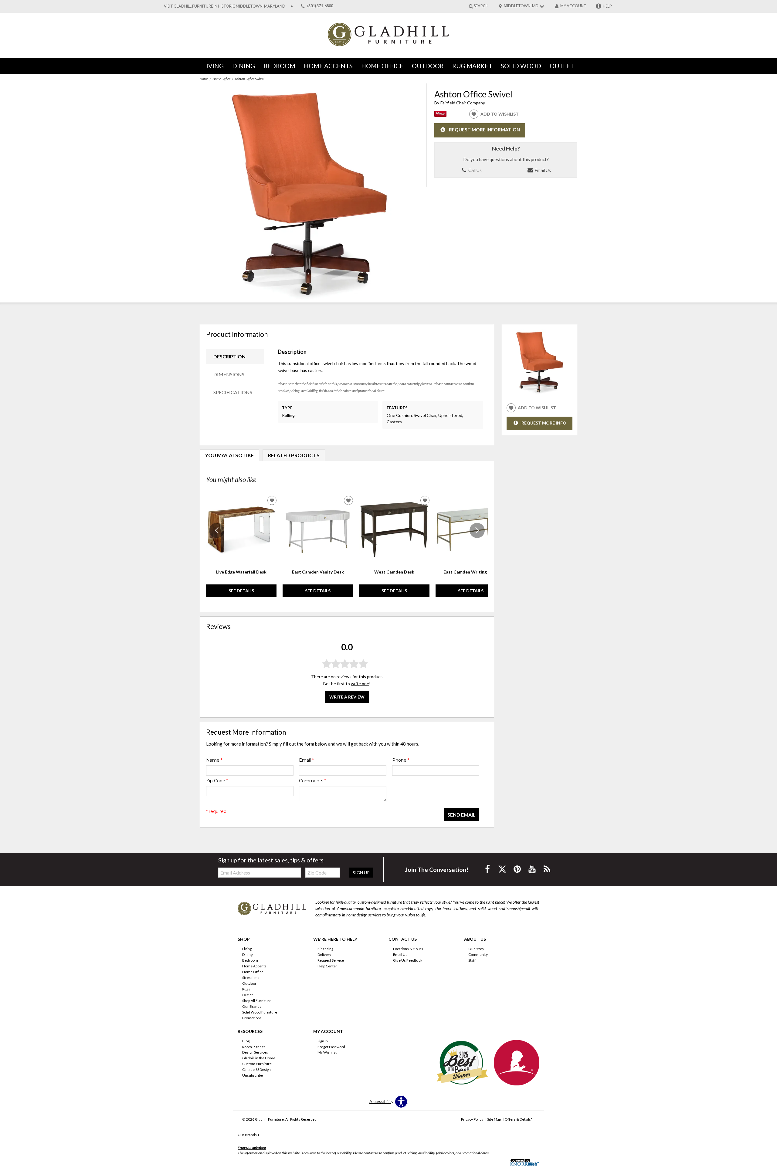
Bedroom (279, 65)
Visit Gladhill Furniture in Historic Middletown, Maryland (224, 6)
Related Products (294, 455)
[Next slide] (477, 530)
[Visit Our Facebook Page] (488, 868)
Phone (400, 760)
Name (214, 760)
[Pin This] (440, 115)
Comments (312, 780)
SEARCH (481, 6)
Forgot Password (331, 1046)
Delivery (324, 954)
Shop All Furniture (256, 1000)
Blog (245, 1040)
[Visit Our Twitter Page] (502, 868)
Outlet (562, 65)
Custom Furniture (257, 1063)
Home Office (382, 65)
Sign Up (361, 872)
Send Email (461, 814)
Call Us (474, 170)
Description (229, 356)
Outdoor (428, 65)
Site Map (494, 1119)
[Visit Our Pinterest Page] (517, 868)
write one (360, 683)
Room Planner (253, 1046)
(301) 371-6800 (320, 6)
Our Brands (251, 1006)
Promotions (252, 1018)
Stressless (250, 977)
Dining (243, 65)
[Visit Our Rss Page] (547, 868)
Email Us (542, 170)
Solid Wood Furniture (259, 1012)
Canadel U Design (256, 1069)
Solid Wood (521, 65)
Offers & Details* (518, 1119)
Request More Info (543, 422)
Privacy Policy (472, 1119)
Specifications (232, 392)
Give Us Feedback (407, 960)
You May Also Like (229, 455)
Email (306, 760)
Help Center (327, 966)
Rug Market (472, 65)
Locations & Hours (408, 948)
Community (478, 954)
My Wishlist (327, 1052)
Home (204, 78)
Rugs (246, 989)
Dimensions (228, 374)
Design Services (255, 1052)
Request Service (330, 960)
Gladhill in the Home (258, 1058)
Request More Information (484, 129)
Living (213, 65)
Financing (325, 948)
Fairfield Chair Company (462, 102)
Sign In (322, 1040)
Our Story (476, 948)
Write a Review (347, 696)
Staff (472, 960)
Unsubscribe (252, 1075)
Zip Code (217, 780)
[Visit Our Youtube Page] (532, 868)
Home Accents (328, 65)
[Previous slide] (216, 530)
